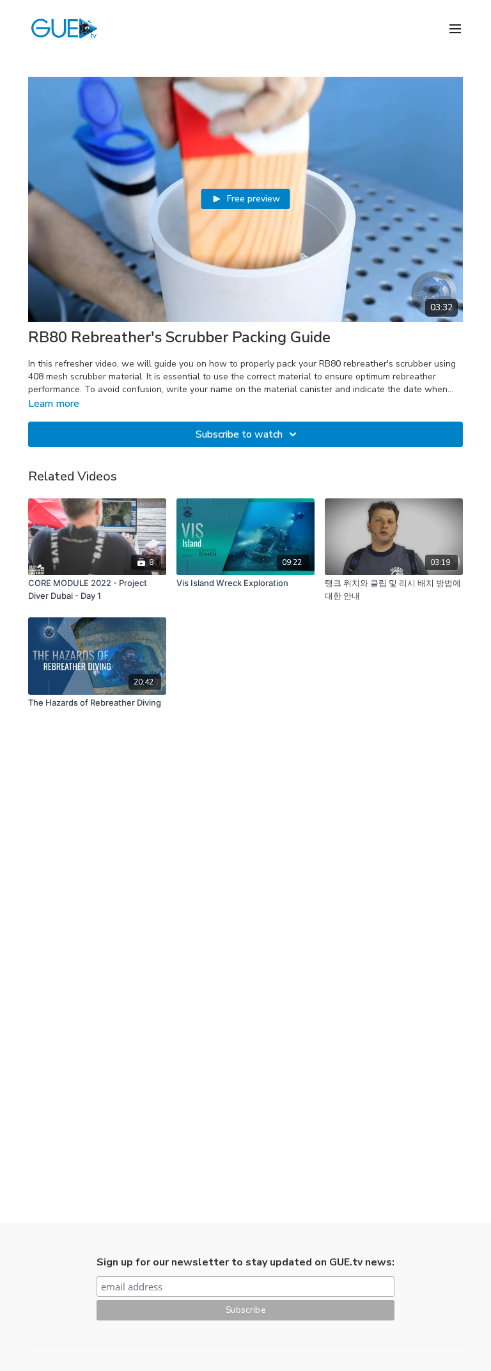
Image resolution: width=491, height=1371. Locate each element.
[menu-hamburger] (455, 28)
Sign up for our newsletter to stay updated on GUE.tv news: (245, 1262)
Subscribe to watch (239, 434)
